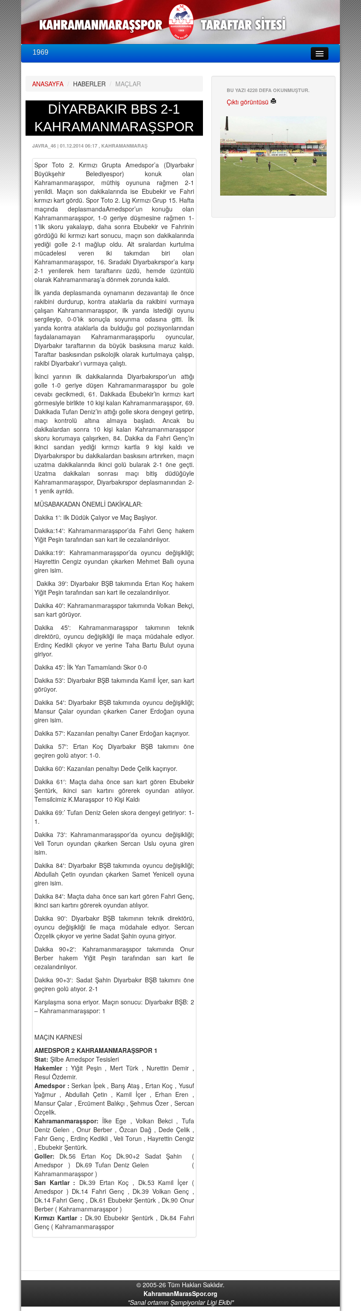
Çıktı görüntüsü (248, 101)
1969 (40, 52)
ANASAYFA (47, 83)
